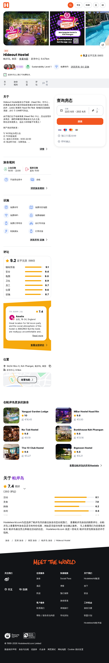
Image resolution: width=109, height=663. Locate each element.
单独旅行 (64, 608)
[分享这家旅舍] (103, 45)
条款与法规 (24, 649)
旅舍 (6, 51)
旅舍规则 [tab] (16, 83)
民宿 (38, 593)
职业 (86, 593)
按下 (86, 586)
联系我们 (40, 608)
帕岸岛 (6, 58)
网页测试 (52, 649)
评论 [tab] (36, 83)
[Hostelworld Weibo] (7, 579)
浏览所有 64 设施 (80, 66)
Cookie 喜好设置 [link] (75, 649)
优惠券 (34, 649)
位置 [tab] (27, 83)
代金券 (42, 649)
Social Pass (65, 578)
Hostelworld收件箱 (92, 623)
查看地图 (23, 58)
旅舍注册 (88, 608)
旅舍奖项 (64, 600)
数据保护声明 (11, 649)
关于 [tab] (5, 83)
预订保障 (64, 593)
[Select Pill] (70, 5)
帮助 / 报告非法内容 (45, 615)
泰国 (14, 58)
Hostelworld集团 (91, 578)
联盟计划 (88, 615)
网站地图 (62, 649)
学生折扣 (64, 615)
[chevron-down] (24, 488)
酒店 (38, 586)
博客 (62, 586)
